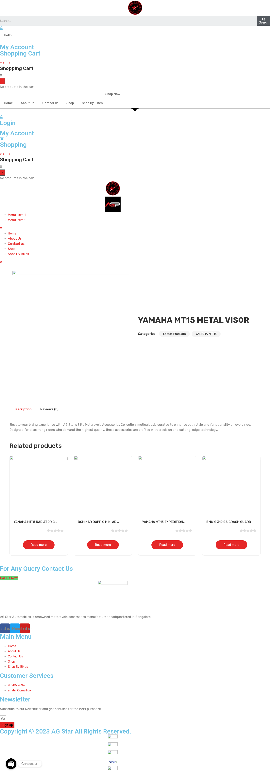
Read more (39, 545)
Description (22, 409)
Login (8, 123)
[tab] (22, 409)
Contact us (50, 103)
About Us (27, 103)
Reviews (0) (49, 409)
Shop (70, 103)
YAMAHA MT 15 (206, 334)
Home (8, 103)
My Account (17, 133)
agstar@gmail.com (21, 690)
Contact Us (15, 656)
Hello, (8, 35)
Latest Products (174, 334)
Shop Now (112, 94)
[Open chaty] (11, 763)
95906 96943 (17, 685)
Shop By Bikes (92, 103)
